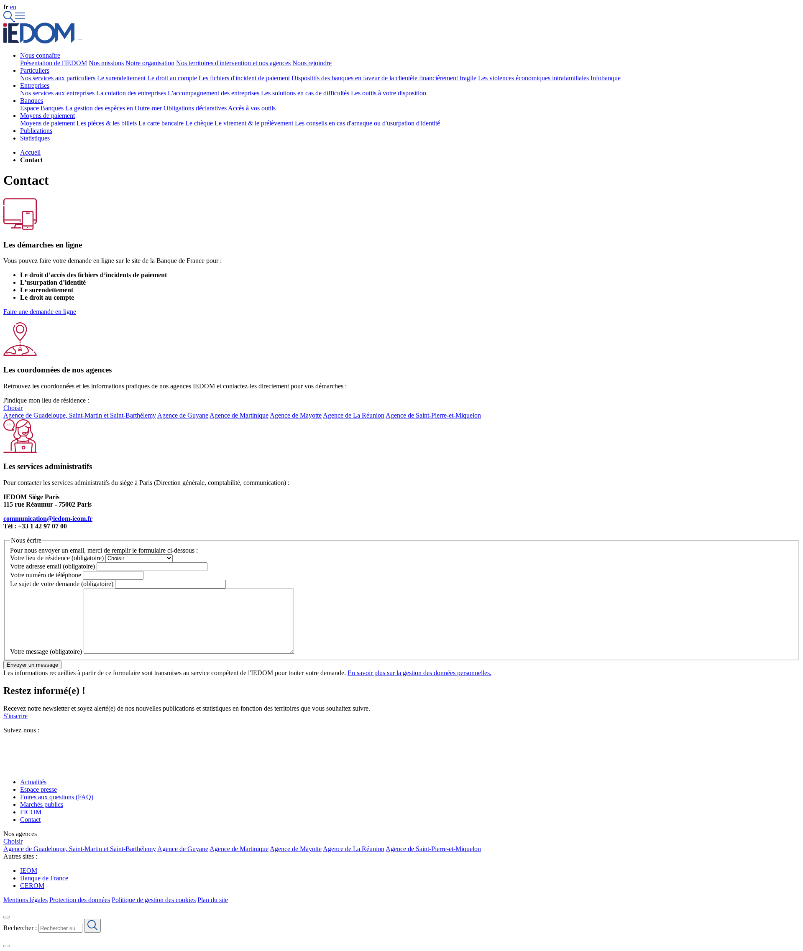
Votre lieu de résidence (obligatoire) (57, 557)
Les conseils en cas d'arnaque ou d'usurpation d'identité (367, 123)
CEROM (32, 885)
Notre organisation (149, 62)
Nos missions (106, 62)
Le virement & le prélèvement (254, 123)
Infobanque (606, 78)
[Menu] (20, 18)
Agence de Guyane (182, 415)
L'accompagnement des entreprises (213, 93)
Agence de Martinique (239, 415)
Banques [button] (31, 100)
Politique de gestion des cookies (154, 899)
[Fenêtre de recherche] (9, 18)
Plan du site (212, 899)
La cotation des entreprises (131, 93)
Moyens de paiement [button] (47, 115)
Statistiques (35, 138)
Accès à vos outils (252, 108)
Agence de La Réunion (353, 415)
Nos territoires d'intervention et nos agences (233, 62)
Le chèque (199, 123)
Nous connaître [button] (40, 55)
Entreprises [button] (34, 85)
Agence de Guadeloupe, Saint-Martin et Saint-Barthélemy (79, 415)
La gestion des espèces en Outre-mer (114, 108)
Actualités (33, 781)
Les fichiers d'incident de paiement (244, 78)
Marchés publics (41, 804)
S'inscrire (15, 715)
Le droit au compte (172, 78)
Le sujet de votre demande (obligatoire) (61, 583)
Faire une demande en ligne (39, 311)
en (13, 6)
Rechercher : (20, 927)
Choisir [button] (13, 407)
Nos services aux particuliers (57, 78)
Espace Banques (42, 108)
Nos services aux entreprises (57, 93)
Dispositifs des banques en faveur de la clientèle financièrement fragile (384, 78)
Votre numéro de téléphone (45, 575)
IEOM (28, 870)
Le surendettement (121, 78)
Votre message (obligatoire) (46, 651)
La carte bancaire (161, 123)
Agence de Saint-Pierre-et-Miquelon (433, 415)
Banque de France (44, 878)
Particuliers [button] (34, 70)
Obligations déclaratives (195, 108)
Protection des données (79, 899)
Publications (36, 130)
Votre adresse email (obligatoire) (52, 566)
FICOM (30, 812)
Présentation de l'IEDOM (53, 62)
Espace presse (38, 789)
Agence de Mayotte (296, 415)
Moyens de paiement (47, 123)
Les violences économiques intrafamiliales (533, 78)
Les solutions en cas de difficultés (305, 93)
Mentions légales (25, 899)
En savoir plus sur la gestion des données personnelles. (419, 672)
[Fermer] (6, 917)
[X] (6, 745)
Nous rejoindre (312, 62)
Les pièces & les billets (107, 123)
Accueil (30, 152)
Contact (30, 819)
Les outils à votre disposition (388, 93)
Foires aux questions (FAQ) (56, 797)
